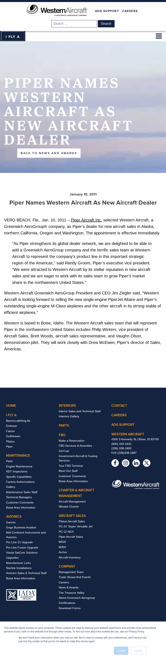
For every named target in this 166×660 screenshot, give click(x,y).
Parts (64, 425)
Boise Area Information (20, 507)
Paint (9, 461)
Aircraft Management (72, 501)
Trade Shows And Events (75, 577)
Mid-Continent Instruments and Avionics (26, 535)
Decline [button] (138, 650)
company (67, 566)
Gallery (10, 486)
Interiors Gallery (69, 416)
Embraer (11, 425)
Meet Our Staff (68, 470)
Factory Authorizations (20, 481)
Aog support (123, 424)
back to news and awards (49, 153)
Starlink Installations (19, 568)
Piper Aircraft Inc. (86, 220)
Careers (64, 582)
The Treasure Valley (71, 592)
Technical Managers (19, 497)
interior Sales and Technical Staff (80, 411)
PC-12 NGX (66, 531)
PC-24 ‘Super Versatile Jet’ (76, 526)
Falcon (10, 431)
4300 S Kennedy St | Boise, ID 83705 (135, 439)
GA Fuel (64, 451)
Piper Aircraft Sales (71, 536)
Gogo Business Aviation (21, 527)
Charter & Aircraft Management (76, 493)
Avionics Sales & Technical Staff (26, 573)
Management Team (71, 572)
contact (119, 405)
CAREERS (130, 11)
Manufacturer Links (18, 562)
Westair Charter (69, 506)
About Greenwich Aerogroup (77, 597)
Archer (63, 552)
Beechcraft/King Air (18, 420)
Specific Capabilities (19, 476)
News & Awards (69, 587)
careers (119, 415)
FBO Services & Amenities (75, 445)
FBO (62, 434)
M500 (62, 541)
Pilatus (10, 441)
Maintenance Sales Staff (21, 492)
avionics (13, 516)
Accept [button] (121, 650)
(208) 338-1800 (121, 448)
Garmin (11, 522)
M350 (62, 547)
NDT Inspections (16, 471)
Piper (9, 446)
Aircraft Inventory (70, 557)
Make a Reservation (71, 440)
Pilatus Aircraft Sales (72, 521)
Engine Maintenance (19, 466)
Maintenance (18, 455)
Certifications (67, 602)
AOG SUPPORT (107, 11)
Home (11, 405)
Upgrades (12, 557)
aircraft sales (72, 515)
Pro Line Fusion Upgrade (22, 547)
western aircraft (127, 434)
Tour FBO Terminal (71, 465)
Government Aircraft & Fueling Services (78, 458)
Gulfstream (13, 436)
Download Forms (70, 608)
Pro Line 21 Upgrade (19, 542)
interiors (67, 405)
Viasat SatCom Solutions (22, 552)
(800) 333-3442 (121, 443)
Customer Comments (19, 502)
